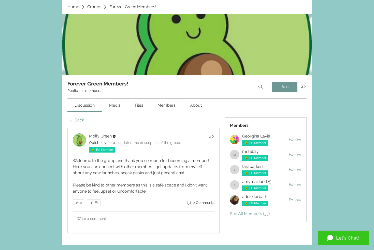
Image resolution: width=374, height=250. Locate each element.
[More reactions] (93, 202)
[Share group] (303, 86)
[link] (85, 105)
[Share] (211, 136)
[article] (143, 180)
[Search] (260, 87)
